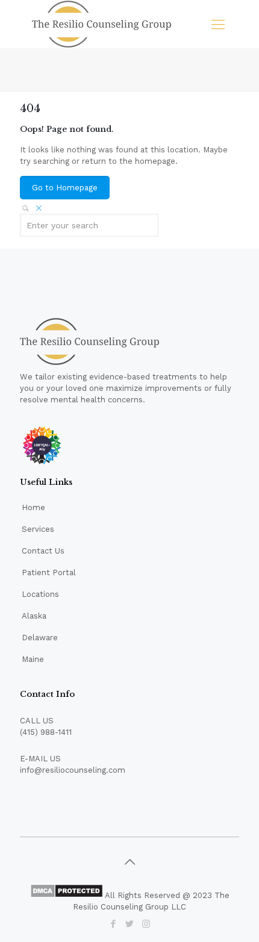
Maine (33, 659)
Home (33, 507)
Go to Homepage (65, 187)
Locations (40, 594)
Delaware (40, 637)
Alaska (34, 615)
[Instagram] (146, 924)
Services (38, 529)
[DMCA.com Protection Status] (66, 895)
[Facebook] (113, 924)
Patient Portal (49, 572)
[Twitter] (129, 924)
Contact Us (43, 550)
